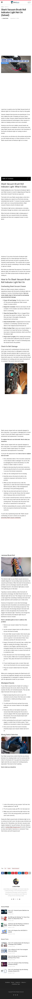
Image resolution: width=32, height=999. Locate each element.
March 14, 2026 (11, 927)
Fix (5, 868)
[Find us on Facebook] (13, 995)
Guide (9, 868)
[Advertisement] (16, 38)
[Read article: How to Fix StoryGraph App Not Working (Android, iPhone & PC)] (4, 971)
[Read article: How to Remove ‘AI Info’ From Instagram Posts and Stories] (4, 951)
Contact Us (17, 982)
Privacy (12, 982)
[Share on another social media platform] (29, 873)
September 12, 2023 (14, 18)
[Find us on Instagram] (17, 995)
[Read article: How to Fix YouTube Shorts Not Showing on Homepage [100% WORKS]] (4, 944)
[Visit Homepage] (15, 2)
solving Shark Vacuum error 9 (13, 827)
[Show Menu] (2, 2)
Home (2, 6)
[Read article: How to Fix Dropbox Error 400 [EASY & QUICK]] (4, 932)
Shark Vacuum (15, 868)
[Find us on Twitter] (15, 995)
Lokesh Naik (5, 18)
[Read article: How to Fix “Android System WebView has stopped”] (4, 912)
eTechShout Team (16, 984)
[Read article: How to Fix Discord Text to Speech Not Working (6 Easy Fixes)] (4, 957)
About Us (24, 982)
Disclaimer (7, 982)
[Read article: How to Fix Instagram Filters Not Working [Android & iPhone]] (4, 964)
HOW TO (6, 6)
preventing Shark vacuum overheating (11, 517)
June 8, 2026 (11, 913)
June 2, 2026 (11, 920)
